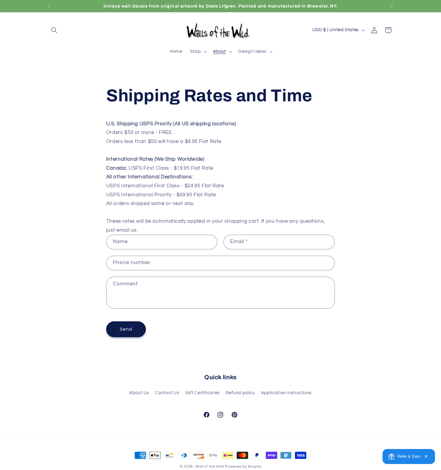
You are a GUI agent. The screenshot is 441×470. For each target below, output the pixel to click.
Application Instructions (286, 393)
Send (126, 329)
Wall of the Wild (209, 466)
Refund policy (240, 393)
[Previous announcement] (49, 6)
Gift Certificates (202, 393)
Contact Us (167, 393)
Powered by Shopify (243, 466)
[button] (54, 30)
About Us (139, 393)
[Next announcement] (391, 6)
